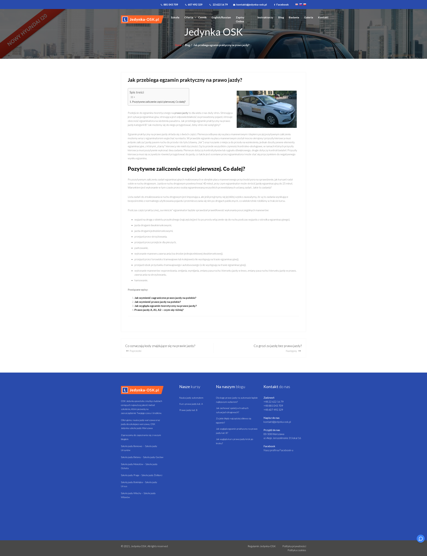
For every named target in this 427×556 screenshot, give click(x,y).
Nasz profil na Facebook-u (278, 450)
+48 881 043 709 (273, 405)
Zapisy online (240, 19)
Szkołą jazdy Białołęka (132, 482)
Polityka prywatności (294, 546)
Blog (281, 17)
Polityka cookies (297, 550)
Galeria (308, 17)
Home (178, 45)
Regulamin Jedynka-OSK (262, 546)
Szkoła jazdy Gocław (153, 457)
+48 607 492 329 (273, 409)
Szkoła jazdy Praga (130, 475)
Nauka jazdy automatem (191, 397)
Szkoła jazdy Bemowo (131, 446)
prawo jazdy (181, 112)
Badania (294, 17)
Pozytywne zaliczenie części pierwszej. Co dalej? (159, 101)
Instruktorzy (265, 17)
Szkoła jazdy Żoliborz (151, 475)
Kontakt (323, 17)
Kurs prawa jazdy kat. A (191, 403)
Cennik (202, 17)
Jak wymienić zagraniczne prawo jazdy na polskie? (165, 297)
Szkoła (175, 17)
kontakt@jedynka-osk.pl (277, 421)
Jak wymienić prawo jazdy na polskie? (157, 301)
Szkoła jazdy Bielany (131, 457)
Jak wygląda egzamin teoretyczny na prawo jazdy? (165, 305)
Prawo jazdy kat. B (188, 410)
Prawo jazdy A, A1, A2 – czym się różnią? (159, 309)
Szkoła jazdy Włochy (131, 493)
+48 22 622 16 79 (274, 401)
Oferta (188, 17)
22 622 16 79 (220, 4)
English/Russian (221, 17)
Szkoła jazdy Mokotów (132, 464)
